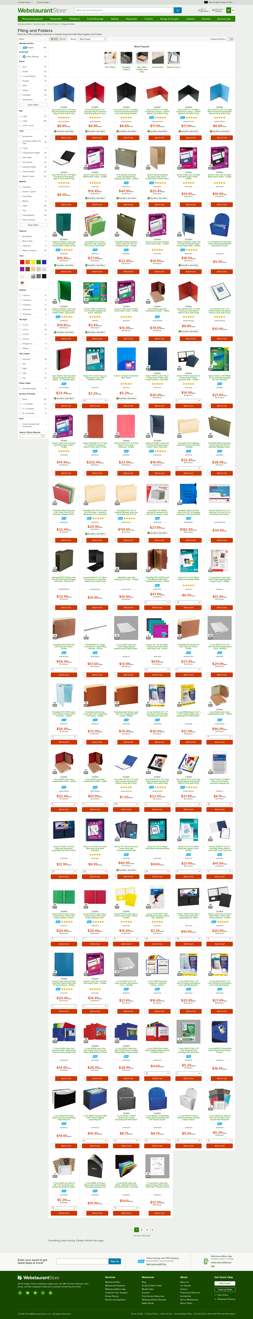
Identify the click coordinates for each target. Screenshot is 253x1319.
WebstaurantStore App (115, 1289)
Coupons (146, 1293)
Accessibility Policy (183, 1314)
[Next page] (152, 1229)
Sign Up (115, 1261)
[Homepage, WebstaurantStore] (42, 10)
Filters (21, 39)
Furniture (149, 19)
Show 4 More (33, 105)
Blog (144, 1282)
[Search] (43, 436)
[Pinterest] (50, 1293)
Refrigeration (56, 19)
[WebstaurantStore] (54, 1277)
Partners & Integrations (115, 1300)
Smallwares (74, 19)
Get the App (44, 2)
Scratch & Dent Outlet (152, 1286)
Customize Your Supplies (116, 1293)
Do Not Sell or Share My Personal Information (214, 1314)
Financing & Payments (190, 1293)
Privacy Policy (152, 1314)
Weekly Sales (148, 1289)
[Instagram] (20, 1293)
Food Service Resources (153, 1296)
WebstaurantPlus (112, 1282)
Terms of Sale (137, 1314)
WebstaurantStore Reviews (154, 1300)
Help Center (25, 2)
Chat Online (222, 1295)
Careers (183, 1289)
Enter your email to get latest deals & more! (32, 1261)
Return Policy (186, 1303)
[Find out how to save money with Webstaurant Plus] (151, 117)
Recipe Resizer (112, 1296)
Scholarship (185, 1296)
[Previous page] (131, 1229)
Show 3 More (33, 225)
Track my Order (225, 1289)
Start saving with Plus (156, 1264)
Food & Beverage (95, 19)
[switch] (230, 39)
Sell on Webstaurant (189, 1300)
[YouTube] (27, 1293)
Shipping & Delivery (226, 1299)
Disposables (131, 19)
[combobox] (124, 10)
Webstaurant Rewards (115, 1286)
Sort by (73, 39)
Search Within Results (30, 432)
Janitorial (190, 19)
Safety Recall (147, 1303)
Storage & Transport (169, 19)
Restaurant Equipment (32, 19)
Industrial (206, 19)
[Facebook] (35, 1293)
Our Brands (185, 1286)
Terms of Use (166, 1314)
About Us (184, 1282)
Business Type (224, 19)
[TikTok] (43, 1293)
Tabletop (115, 19)
